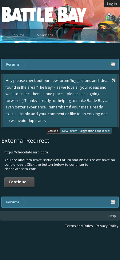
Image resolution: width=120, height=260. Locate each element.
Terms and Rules (79, 225)
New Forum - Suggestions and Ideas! (86, 131)
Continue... (19, 182)
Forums (18, 35)
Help (112, 215)
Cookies (53, 131)
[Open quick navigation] (113, 64)
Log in (112, 3)
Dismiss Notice (113, 80)
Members (45, 35)
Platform (24, 14)
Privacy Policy (107, 225)
